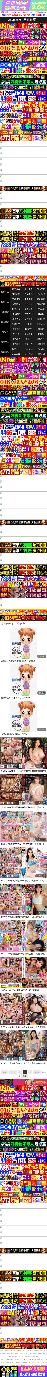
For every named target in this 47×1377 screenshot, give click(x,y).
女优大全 (29, 334)
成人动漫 (41, 294)
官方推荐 (5, 322)
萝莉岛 (41, 334)
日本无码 (41, 289)
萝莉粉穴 (29, 344)
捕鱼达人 (16, 319)
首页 (4, 1072)
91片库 (16, 334)
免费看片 (16, 339)
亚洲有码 (16, 294)
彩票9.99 (16, 324)
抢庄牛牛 (29, 319)
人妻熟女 (16, 304)
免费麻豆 (16, 344)
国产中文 (16, 349)
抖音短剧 (16, 329)
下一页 (36, 1072)
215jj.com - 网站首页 (22, 19)
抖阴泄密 (41, 344)
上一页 (12, 1072)
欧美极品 (29, 294)
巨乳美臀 (41, 299)
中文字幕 (29, 299)
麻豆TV (28, 329)
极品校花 (16, 354)
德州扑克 (41, 319)
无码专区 (5, 342)
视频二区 (5, 302)
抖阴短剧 (29, 354)
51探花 (41, 329)
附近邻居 (16, 309)
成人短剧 (41, 349)
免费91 (28, 339)
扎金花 (29, 324)
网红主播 (29, 289)
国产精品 (16, 289)
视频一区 (5, 292)
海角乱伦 (41, 339)
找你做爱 (41, 309)
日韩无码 (41, 354)
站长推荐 (5, 312)
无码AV (5, 332)
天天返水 (41, 324)
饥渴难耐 (29, 309)
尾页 (24, 1076)
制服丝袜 (29, 304)
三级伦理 (16, 299)
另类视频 (41, 304)
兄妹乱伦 (29, 349)
